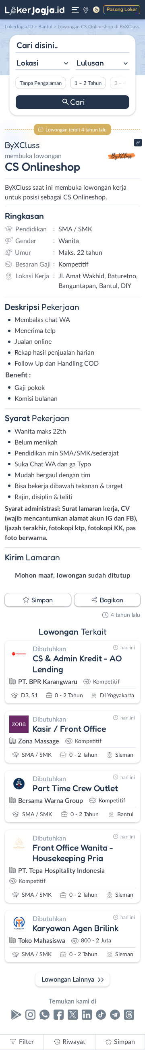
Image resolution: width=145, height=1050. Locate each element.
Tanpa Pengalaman (41, 83)
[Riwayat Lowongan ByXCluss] (122, 170)
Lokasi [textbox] (27, 62)
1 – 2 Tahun (88, 83)
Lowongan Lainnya (67, 979)
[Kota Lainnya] (86, 9)
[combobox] (42, 63)
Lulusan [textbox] (90, 62)
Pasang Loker (122, 9)
